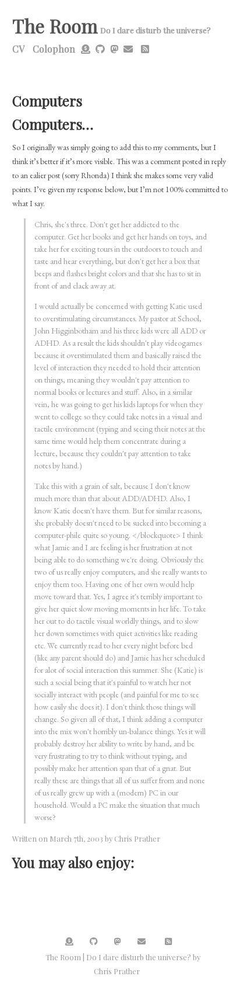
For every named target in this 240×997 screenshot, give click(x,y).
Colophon (54, 49)
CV (18, 49)
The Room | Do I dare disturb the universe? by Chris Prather (122, 964)
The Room (55, 25)
